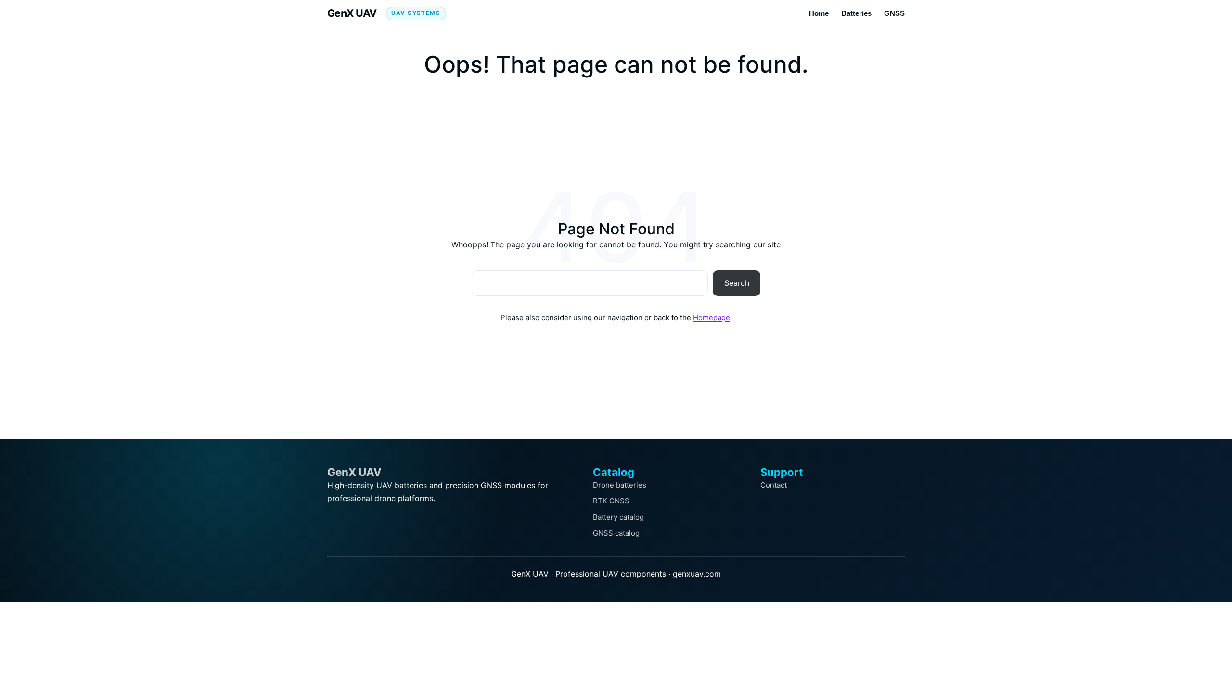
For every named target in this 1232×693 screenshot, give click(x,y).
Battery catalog (618, 517)
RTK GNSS (611, 500)
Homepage (711, 317)
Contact (773, 484)
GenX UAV (352, 13)
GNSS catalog (616, 533)
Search (736, 283)
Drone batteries (619, 484)
